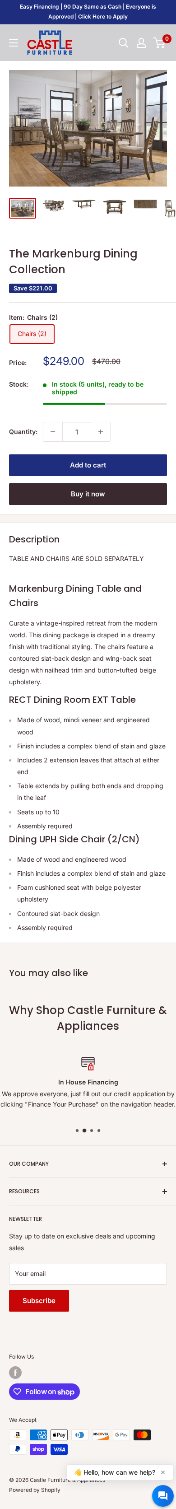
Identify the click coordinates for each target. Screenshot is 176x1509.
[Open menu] (13, 43)
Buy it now (88, 494)
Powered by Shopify (34, 1489)
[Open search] (124, 43)
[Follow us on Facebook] (15, 1372)
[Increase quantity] (100, 431)
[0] (159, 42)
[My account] (141, 43)
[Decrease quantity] (52, 431)
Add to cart (88, 465)
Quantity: (23, 431)
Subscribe (39, 1300)
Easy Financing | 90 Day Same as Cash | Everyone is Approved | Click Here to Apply (88, 11)
